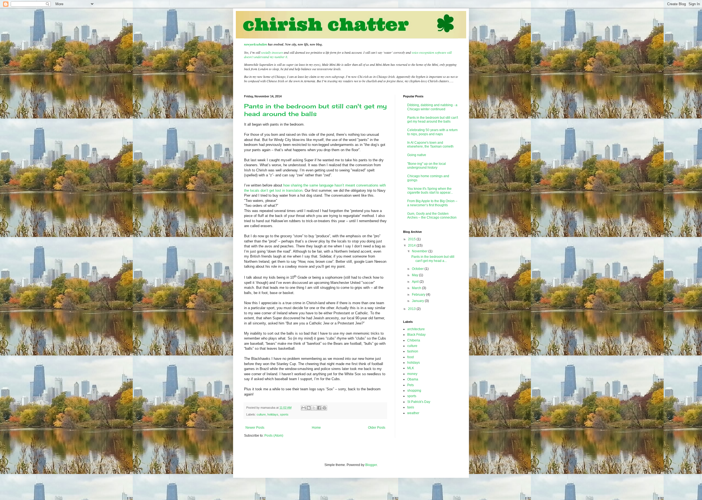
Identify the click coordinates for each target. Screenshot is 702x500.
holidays (272, 414)
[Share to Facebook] (319, 408)
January (418, 301)
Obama (412, 379)
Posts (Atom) (273, 435)
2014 (412, 245)
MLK (410, 368)
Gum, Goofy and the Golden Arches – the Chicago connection (432, 215)
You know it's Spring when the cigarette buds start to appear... (430, 190)
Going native (416, 155)
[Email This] (303, 408)
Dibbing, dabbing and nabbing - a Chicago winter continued (432, 107)
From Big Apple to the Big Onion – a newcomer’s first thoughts (432, 203)
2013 (412, 309)
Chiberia (413, 340)
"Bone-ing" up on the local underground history (426, 166)
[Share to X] (314, 408)
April (416, 282)
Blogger (371, 465)
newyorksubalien (255, 44)
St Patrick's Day (418, 402)
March (417, 288)
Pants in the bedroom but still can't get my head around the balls (315, 109)
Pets (410, 385)
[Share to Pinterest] (324, 408)
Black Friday (416, 335)
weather (413, 413)
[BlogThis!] (309, 408)
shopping (414, 390)
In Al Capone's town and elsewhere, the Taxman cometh (430, 144)
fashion (412, 351)
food (410, 357)
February (419, 294)
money (412, 374)
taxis (410, 407)
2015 (412, 239)
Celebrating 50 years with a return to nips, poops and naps (432, 132)
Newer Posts (254, 428)
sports (284, 414)
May (415, 275)
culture (261, 414)
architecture (416, 329)
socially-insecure (272, 52)
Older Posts (376, 428)
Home (316, 428)
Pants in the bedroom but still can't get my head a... (432, 258)
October (418, 269)
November (420, 251)
